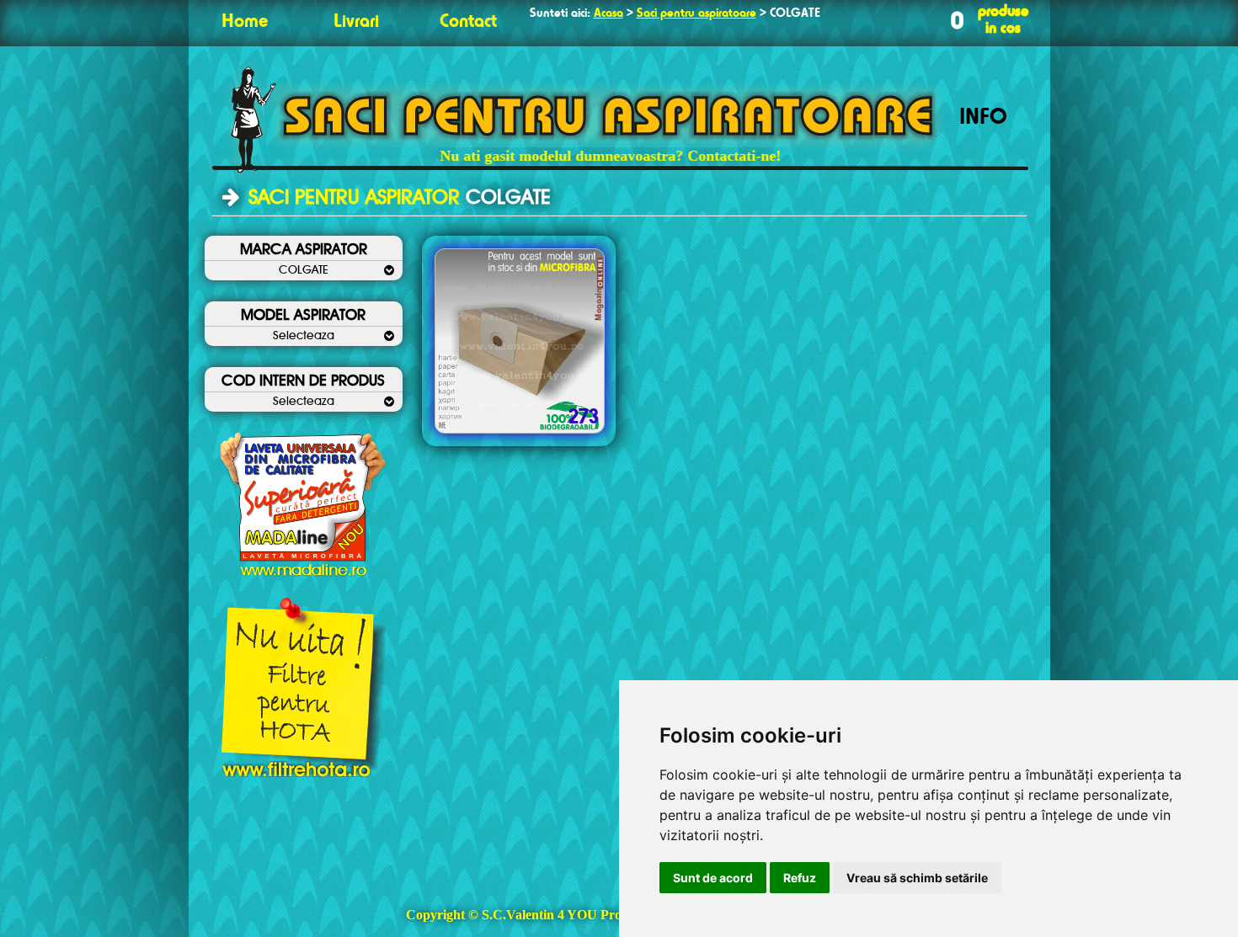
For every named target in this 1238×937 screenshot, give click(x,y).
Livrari (356, 22)
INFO (983, 118)
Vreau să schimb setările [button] (917, 877)
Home (244, 22)
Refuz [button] (799, 877)
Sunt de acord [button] (713, 877)
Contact (468, 22)
